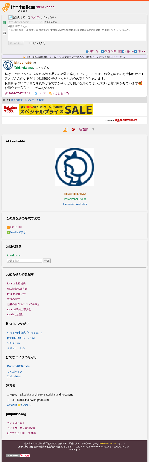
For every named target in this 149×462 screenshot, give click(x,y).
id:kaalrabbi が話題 (75, 199)
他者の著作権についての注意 (23, 304)
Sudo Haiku (14, 376)
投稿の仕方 (13, 299)
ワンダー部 (13, 343)
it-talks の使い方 (16, 294)
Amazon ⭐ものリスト (20, 405)
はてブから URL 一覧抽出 (21, 433)
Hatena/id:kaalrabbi (75, 204)
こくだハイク (14, 371)
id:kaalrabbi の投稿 (75, 194)
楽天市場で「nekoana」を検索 (27, 100)
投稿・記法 (96, 51)
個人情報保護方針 (17, 288)
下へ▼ (142, 51)
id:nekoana (46, 7)
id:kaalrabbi (23, 62)
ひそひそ (39, 43)
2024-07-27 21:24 (19, 93)
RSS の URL (16, 227)
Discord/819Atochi (18, 366)
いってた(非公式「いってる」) (24, 332)
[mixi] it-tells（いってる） (21, 337)
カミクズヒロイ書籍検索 (21, 428)
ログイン (35, 17)
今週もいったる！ (17, 348)
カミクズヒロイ (16, 423)
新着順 (83, 129)
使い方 (131, 51)
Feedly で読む (18, 232)
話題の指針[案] (114, 51)
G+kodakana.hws (108, 443)
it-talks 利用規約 (16, 283)
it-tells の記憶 (15, 314)
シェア (42, 93)
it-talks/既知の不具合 (19, 309)
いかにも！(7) (61, 93)
